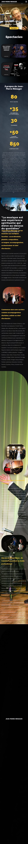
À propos (14, 28)
